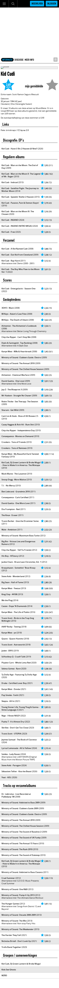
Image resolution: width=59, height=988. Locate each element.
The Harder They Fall (11, 935)
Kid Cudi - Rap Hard (11, 260)
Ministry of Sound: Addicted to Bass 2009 (20, 802)
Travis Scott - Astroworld (13, 644)
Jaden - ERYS (7, 650)
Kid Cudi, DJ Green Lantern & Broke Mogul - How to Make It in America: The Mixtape (21, 464)
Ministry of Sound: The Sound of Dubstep (21, 855)
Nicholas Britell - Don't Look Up (16, 941)
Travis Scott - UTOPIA (11, 733)
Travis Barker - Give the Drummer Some (20, 521)
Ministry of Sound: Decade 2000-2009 (19, 915)
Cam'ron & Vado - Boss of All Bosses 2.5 (20, 416)
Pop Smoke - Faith (10, 695)
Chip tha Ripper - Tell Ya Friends (16, 550)
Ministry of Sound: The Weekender (17, 929)
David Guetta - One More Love (15, 503)
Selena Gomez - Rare (11, 668)
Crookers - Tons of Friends (14, 442)
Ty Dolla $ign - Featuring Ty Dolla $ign (19, 674)
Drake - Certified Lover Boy (14, 683)
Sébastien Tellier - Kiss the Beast (16, 771)
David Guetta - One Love (13, 381)
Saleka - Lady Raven (11, 754)
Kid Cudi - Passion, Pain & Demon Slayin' (20, 202)
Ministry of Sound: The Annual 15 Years (20, 843)
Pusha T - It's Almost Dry (13, 721)
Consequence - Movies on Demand (17, 436)
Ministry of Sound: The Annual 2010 (18, 363)
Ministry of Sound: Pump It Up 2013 (18, 895)
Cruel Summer (8, 878)
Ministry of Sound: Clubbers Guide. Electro (21, 357)
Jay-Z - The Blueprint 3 (12, 389)
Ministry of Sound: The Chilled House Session (22, 369)
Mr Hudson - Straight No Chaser (16, 395)
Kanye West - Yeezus (11, 588)
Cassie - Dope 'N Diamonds (14, 606)
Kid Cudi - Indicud (10, 182)
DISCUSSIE (19, 59)
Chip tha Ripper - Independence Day (18, 430)
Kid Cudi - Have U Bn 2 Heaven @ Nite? (19, 148)
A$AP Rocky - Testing (11, 626)
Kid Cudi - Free (8, 232)
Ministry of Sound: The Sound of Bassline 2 (21, 831)
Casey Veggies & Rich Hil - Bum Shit (18, 424)
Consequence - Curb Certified (15, 497)
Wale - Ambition (9, 529)
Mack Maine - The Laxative (14, 473)
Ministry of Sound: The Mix (14, 920)
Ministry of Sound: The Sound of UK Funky (21, 837)
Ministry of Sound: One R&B (15, 889)
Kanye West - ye (9, 632)
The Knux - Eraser (10, 515)
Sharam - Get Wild (10, 410)
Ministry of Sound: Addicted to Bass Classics (22, 872)
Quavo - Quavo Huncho (12, 638)
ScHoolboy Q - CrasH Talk (13, 656)
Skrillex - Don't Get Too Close (15, 727)
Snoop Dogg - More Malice (14, 479)
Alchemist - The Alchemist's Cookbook (19, 325)
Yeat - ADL (6, 777)
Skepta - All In (8, 701)
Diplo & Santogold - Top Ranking (17, 343)
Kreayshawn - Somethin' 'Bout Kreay (18, 567)
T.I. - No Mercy (8, 485)
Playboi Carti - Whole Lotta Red (16, 662)
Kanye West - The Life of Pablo (15, 612)
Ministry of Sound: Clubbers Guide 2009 (20, 808)
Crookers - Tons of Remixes (14, 448)
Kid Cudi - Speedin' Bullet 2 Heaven (18, 197)
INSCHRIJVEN (37, 3)
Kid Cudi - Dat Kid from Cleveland (17, 254)
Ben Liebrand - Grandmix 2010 (16, 491)
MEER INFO (29, 59)
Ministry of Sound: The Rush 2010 (17, 849)
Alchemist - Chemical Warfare (15, 375)
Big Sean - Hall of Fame (12, 582)
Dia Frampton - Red (11, 509)
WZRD (4, 975)
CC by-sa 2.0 (23, 130)
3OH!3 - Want (8, 308)
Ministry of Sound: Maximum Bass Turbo (21, 535)
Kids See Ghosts (9, 969)
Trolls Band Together (11, 947)
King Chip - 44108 (9, 594)
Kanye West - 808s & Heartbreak (16, 351)
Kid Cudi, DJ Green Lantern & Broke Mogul (21, 963)
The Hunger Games (10, 903)
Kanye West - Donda (11, 689)
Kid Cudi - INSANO (10, 220)
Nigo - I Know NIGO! (11, 715)
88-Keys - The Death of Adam (15, 319)
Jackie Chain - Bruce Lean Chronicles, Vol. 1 (21, 562)
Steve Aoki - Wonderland (13, 576)
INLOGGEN (51, 3)
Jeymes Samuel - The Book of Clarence (19, 739)
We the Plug (7, 600)
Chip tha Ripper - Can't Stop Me (16, 337)
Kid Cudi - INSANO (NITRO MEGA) (17, 226)
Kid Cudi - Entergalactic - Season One (18, 288)
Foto (3, 130)
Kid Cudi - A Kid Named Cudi (15, 248)
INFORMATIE (7, 59)
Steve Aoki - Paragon (11, 765)
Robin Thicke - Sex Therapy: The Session (20, 401)
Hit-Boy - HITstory (10, 556)
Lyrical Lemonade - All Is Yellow (16, 748)
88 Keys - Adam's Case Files (14, 314)
